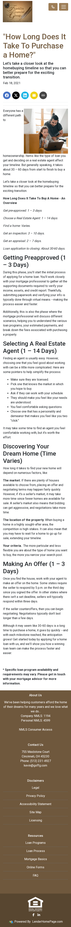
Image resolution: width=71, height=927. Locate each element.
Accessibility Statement (35, 804)
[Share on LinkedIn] (25, 95)
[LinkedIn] (38, 914)
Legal (35, 787)
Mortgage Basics (35, 859)
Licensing (35, 820)
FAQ (35, 875)
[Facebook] (33, 914)
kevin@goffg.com (35, 765)
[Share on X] (16, 95)
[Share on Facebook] (7, 95)
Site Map (35, 812)
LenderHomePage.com (47, 921)
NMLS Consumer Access (35, 729)
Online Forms (35, 867)
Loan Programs (35, 843)
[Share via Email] (34, 95)
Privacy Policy (35, 796)
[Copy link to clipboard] (43, 95)
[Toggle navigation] (63, 7)
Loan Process (35, 851)
